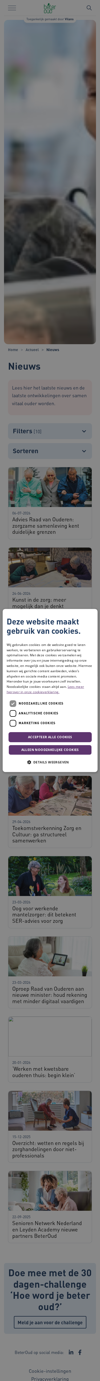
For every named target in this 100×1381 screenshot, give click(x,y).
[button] (50, 762)
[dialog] (49, 690)
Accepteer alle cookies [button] (50, 737)
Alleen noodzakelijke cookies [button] (50, 750)
